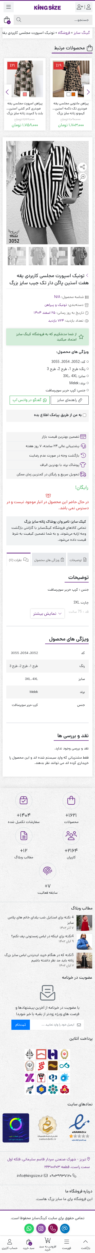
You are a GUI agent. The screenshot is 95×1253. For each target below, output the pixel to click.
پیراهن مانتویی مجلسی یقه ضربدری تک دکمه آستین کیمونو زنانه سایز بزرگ (71, 106)
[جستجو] (19, 20)
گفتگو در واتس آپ (28, 400)
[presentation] (87, 92)
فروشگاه (64, 32)
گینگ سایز (82, 32)
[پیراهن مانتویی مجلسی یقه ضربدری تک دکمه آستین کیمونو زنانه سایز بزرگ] (71, 79)
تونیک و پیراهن (56, 304)
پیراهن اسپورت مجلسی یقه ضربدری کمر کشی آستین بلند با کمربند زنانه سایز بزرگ (25, 106)
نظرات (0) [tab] (16, 560)
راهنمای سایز (67, 400)
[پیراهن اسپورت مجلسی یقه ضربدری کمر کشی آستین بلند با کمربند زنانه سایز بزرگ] (25, 79)
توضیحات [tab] (76, 560)
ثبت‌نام (20, 1024)
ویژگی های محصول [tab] (47, 560)
